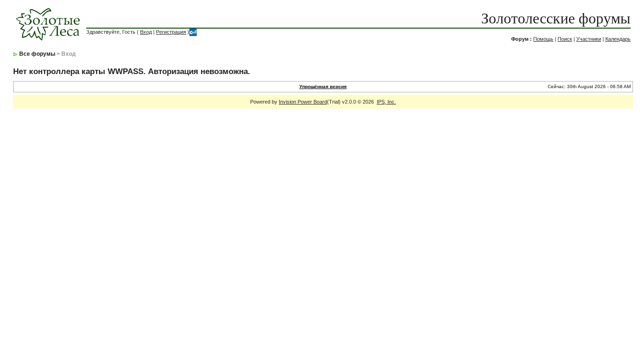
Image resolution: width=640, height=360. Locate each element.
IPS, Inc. (386, 102)
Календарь (618, 39)
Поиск (565, 39)
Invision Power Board (303, 102)
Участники (588, 39)
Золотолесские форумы (556, 18)
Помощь (543, 39)
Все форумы (37, 54)
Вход (146, 32)
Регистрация (171, 32)
